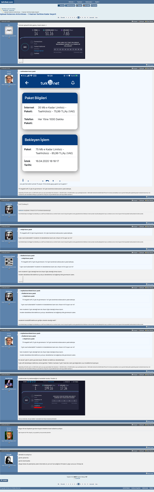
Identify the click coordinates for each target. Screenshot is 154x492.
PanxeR (8, 454)
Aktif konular (71, 5)
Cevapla (5, 480)
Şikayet (142, 21)
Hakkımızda (145, 488)
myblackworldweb (9, 256)
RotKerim (9, 204)
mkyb (9, 74)
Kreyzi (9, 430)
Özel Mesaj (150, 21)
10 (85, 17)
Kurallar (87, 5)
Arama (95, 5)
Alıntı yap (150, 65)
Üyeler (80, 5)
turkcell (77, 478)
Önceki (63, 17)
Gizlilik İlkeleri (126, 488)
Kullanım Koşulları (136, 488)
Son (96, 17)
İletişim (151, 488)
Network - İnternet (8, 10)
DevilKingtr (9, 378)
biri (9, 25)
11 (87, 17)
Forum (62, 5)
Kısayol (135, 21)
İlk (58, 17)
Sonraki (92, 17)
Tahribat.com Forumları (8, 9)
